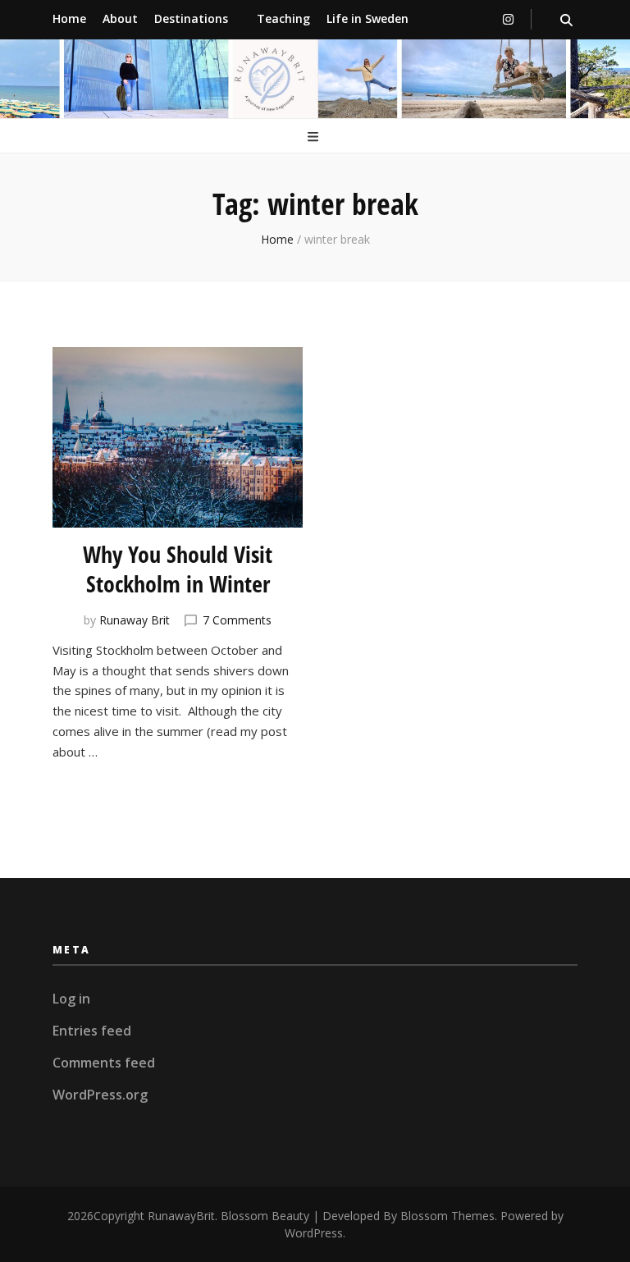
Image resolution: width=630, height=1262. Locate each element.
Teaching (283, 18)
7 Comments (237, 620)
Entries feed (91, 1031)
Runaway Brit (134, 620)
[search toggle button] (566, 20)
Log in (71, 999)
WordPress (314, 1233)
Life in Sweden (367, 18)
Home (69, 18)
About (120, 18)
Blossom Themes (447, 1215)
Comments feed (103, 1063)
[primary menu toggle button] (315, 137)
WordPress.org (100, 1095)
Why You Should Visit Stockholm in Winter (177, 568)
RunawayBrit (181, 1215)
